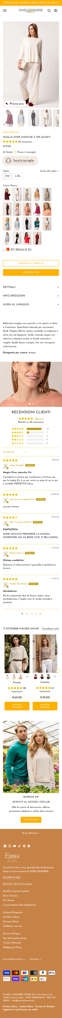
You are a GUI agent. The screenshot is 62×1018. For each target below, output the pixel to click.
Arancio (47, 209)
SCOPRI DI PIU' (12, 877)
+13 (54, 676)
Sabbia (27, 194)
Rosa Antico (27, 209)
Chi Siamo (8, 900)
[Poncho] (17, 653)
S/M (7, 176)
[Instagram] (9, 846)
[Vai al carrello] (55, 10)
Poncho (17, 682)
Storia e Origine (11, 933)
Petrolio (37, 223)
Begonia (27, 238)
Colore (6, 186)
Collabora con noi (12, 926)
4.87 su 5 (39, 419)
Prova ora (17, 103)
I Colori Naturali (12, 943)
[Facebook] (5, 846)
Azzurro (7, 223)
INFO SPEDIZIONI (14, 296)
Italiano (34, 959)
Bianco (17, 194)
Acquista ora (31, 272)
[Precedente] (7, 65)
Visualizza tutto (50, 629)
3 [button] (32, 614)
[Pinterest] (24, 846)
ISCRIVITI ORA (31, 820)
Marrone (7, 209)
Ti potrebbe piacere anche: (21, 629)
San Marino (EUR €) (13, 959)
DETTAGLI (9, 287)
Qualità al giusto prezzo (16, 891)
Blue (27, 223)
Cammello (37, 194)
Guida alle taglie (48, 171)
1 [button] (29, 403)
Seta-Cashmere (11, 132)
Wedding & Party (12, 947)
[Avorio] (13, 676)
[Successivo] (55, 65)
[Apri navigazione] (4, 10)
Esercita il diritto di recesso (17, 884)
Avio (17, 223)
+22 (26, 677)
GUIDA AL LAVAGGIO (16, 304)
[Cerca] (49, 10)
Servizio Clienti (11, 921)
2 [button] (32, 403)
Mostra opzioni (17, 706)
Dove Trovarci (10, 896)
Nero (17, 238)
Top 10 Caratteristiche (14, 938)
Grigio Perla (7, 238)
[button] (10, 142)
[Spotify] (29, 846)
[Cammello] (20, 676)
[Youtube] (14, 846)
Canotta (44, 682)
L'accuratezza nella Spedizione (19, 905)
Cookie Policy (26, 1007)
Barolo (7, 194)
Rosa (17, 209)
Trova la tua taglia (23, 160)
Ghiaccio (47, 223)
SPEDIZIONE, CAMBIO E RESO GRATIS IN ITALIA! (31, 3)
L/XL (18, 176)
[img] (10, 460)
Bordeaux (37, 238)
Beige (47, 194)
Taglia (6, 171)
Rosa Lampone (37, 209)
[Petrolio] (48, 676)
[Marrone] (41, 676)
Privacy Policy (10, 1007)
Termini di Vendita (44, 1007)
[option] (31, 64)
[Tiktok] (19, 846)
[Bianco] (7, 676)
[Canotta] (45, 653)
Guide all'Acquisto (12, 912)
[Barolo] (35, 676)
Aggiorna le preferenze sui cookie (20, 1010)
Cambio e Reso (11, 917)
